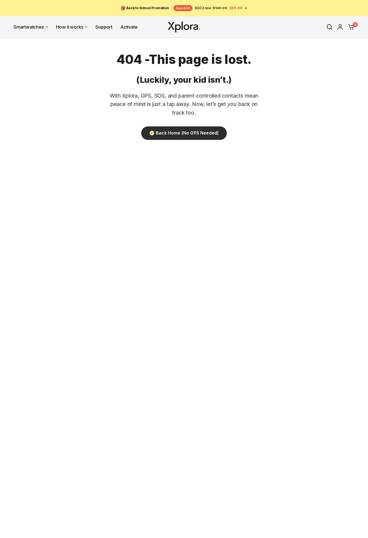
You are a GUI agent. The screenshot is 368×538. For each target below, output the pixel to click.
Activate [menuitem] (128, 27)
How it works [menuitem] (70, 27)
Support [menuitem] (103, 27)
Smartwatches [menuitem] (28, 27)
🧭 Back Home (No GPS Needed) (184, 133)
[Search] (329, 27)
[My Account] (340, 27)
